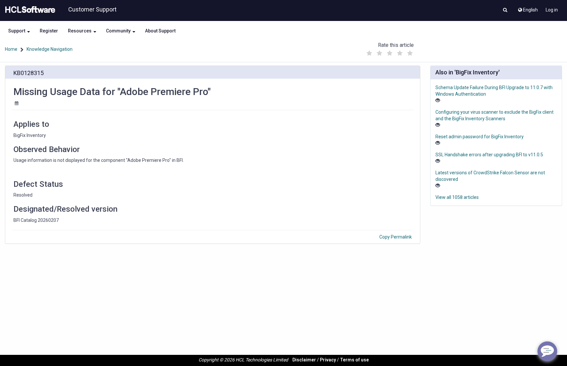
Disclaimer (304, 359)
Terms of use (354, 359)
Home (11, 49)
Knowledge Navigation (50, 49)
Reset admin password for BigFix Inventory (479, 136)
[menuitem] (527, 8)
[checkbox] (369, 53)
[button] (505, 10)
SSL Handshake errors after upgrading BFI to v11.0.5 (489, 154)
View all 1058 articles (457, 197)
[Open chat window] (547, 351)
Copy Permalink (395, 237)
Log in (552, 9)
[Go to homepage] (29, 10)
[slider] (389, 51)
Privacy (328, 359)
